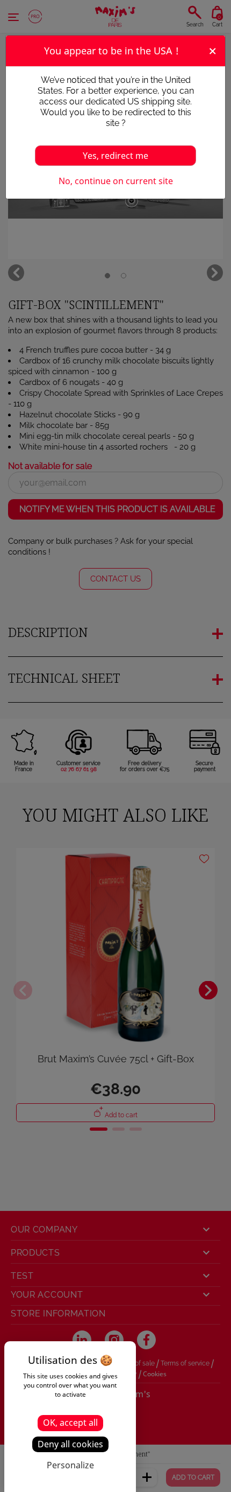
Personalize (70, 1465)
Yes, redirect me (115, 156)
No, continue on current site (116, 181)
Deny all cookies (70, 1444)
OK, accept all (70, 1422)
